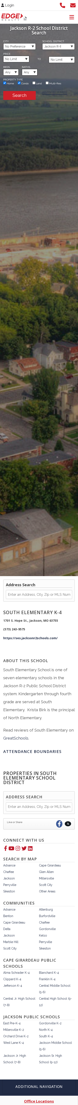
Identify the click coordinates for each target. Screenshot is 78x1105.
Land (38, 83)
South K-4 (46, 1036)
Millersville (46, 878)
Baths (26, 67)
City (6, 41)
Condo (25, 83)
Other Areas (47, 891)
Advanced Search (54, 92)
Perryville (9, 885)
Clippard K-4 (12, 979)
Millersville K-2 (13, 1029)
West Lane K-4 (13, 1042)
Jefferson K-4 (12, 985)
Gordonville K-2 (50, 1023)
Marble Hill (10, 942)
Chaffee (8, 872)
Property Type (13, 79)
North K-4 (46, 1029)
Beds (6, 67)
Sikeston (9, 891)
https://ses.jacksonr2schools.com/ (30, 638)
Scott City (45, 885)
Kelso (43, 935)
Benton (8, 916)
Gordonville (47, 929)
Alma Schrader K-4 (16, 972)
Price (6, 53)
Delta (6, 929)
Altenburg (46, 909)
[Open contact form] (73, 5)
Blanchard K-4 (49, 972)
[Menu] (72, 17)
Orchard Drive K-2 (16, 1036)
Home (10, 83)
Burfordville (47, 916)
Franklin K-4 (47, 979)
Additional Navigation (39, 1086)
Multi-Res (55, 83)
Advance (9, 865)
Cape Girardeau (50, 865)
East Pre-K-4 (12, 1023)
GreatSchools (15, 738)
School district (53, 41)
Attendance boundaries (32, 751)
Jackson (9, 878)
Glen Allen (46, 872)
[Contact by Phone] (62, 5)
